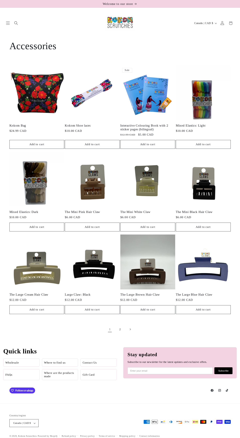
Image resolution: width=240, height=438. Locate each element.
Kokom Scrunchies (27, 436)
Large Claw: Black (78, 294)
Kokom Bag (17, 125)
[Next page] (130, 329)
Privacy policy (87, 436)
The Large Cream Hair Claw (28, 294)
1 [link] (110, 329)
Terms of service (107, 436)
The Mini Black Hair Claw (194, 211)
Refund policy (69, 436)
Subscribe (223, 370)
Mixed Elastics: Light (191, 125)
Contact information (149, 436)
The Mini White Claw (135, 211)
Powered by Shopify (48, 436)
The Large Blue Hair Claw (194, 294)
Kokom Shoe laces (78, 125)
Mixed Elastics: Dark (23, 211)
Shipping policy (127, 436)
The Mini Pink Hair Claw (82, 211)
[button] (8, 23)
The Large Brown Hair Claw (140, 294)
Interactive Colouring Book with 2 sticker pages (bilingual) (144, 127)
